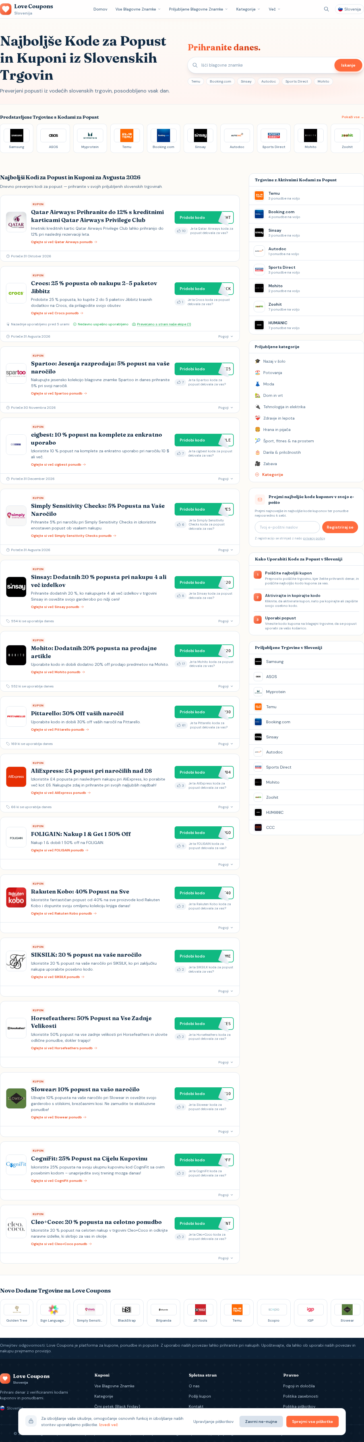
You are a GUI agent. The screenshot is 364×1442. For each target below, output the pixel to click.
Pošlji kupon (200, 1396)
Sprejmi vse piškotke (312, 1421)
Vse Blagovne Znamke (135, 9)
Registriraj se (340, 527)
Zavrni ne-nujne (261, 1421)
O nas (194, 1385)
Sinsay (246, 81)
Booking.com (220, 81)
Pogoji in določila (299, 1385)
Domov (100, 9)
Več (272, 9)
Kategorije (246, 9)
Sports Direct (297, 81)
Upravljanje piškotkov (213, 1421)
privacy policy (314, 538)
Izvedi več (108, 1424)
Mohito (323, 81)
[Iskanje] (326, 9)
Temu (195, 81)
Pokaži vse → (353, 117)
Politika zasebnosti (300, 1396)
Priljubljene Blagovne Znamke (196, 9)
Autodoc (268, 81)
